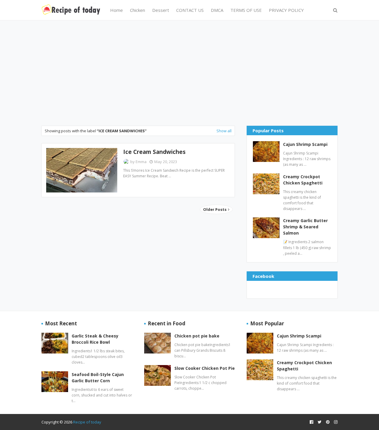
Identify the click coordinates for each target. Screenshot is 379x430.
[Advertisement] (189, 72)
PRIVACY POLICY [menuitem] (286, 10)
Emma (141, 161)
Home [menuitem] (116, 10)
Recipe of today (87, 422)
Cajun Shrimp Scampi (305, 144)
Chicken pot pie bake (196, 336)
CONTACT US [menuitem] (190, 10)
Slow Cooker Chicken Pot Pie (204, 368)
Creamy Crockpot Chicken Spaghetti (302, 180)
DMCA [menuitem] (217, 10)
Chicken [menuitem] (137, 10)
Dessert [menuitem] (160, 10)
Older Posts (215, 209)
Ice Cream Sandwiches (154, 152)
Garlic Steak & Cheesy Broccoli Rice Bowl (95, 339)
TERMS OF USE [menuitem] (246, 10)
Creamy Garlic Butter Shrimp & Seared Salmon (305, 227)
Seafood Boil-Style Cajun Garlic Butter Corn (98, 377)
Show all (224, 130)
